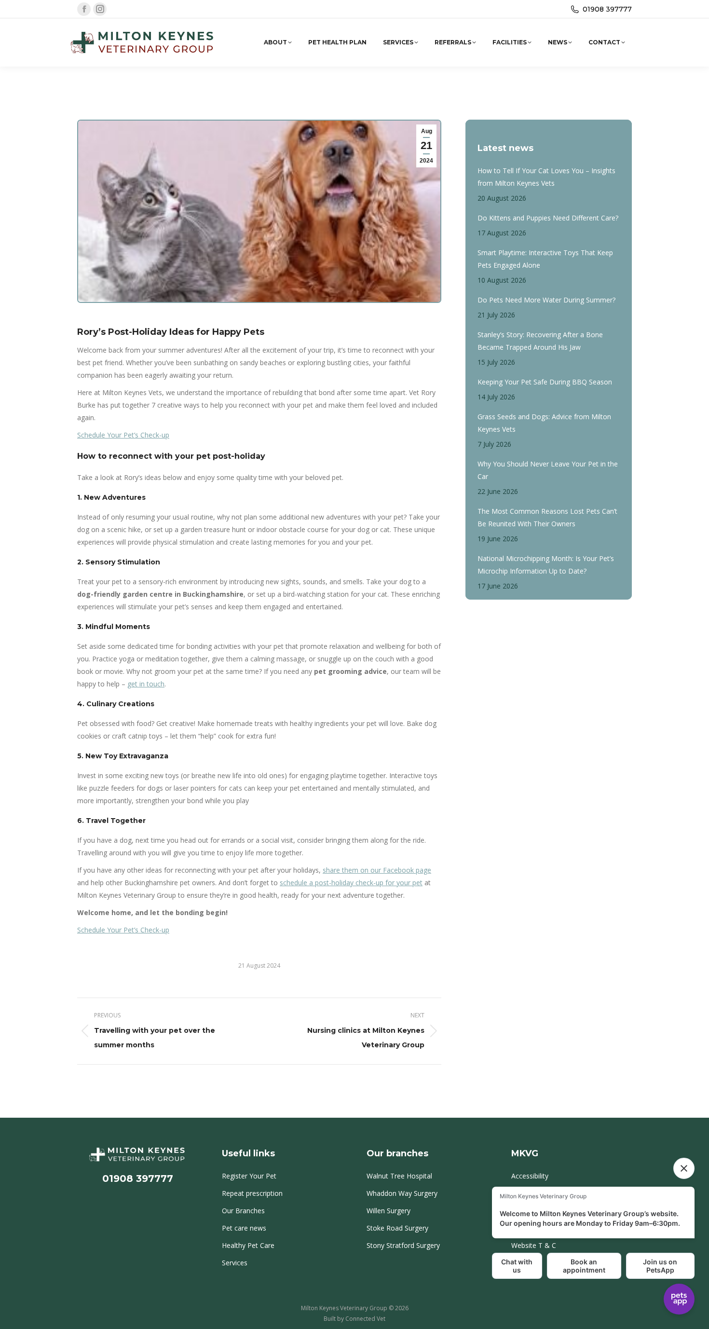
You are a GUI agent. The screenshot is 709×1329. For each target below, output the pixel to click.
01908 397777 (607, 9)
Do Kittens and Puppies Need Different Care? (547, 217)
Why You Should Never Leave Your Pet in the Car (547, 470)
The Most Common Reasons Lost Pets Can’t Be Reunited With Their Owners (547, 517)
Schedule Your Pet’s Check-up (123, 434)
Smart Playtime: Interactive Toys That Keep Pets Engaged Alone (545, 259)
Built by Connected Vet (354, 1319)
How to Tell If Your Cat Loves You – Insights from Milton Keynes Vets (546, 177)
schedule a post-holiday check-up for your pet (351, 882)
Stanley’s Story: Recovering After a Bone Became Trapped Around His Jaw (540, 341)
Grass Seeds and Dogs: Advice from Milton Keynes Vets (544, 423)
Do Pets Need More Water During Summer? (546, 299)
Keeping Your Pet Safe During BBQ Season (544, 381)
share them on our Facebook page (377, 870)
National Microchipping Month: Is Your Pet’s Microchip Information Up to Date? (545, 564)
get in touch (145, 683)
